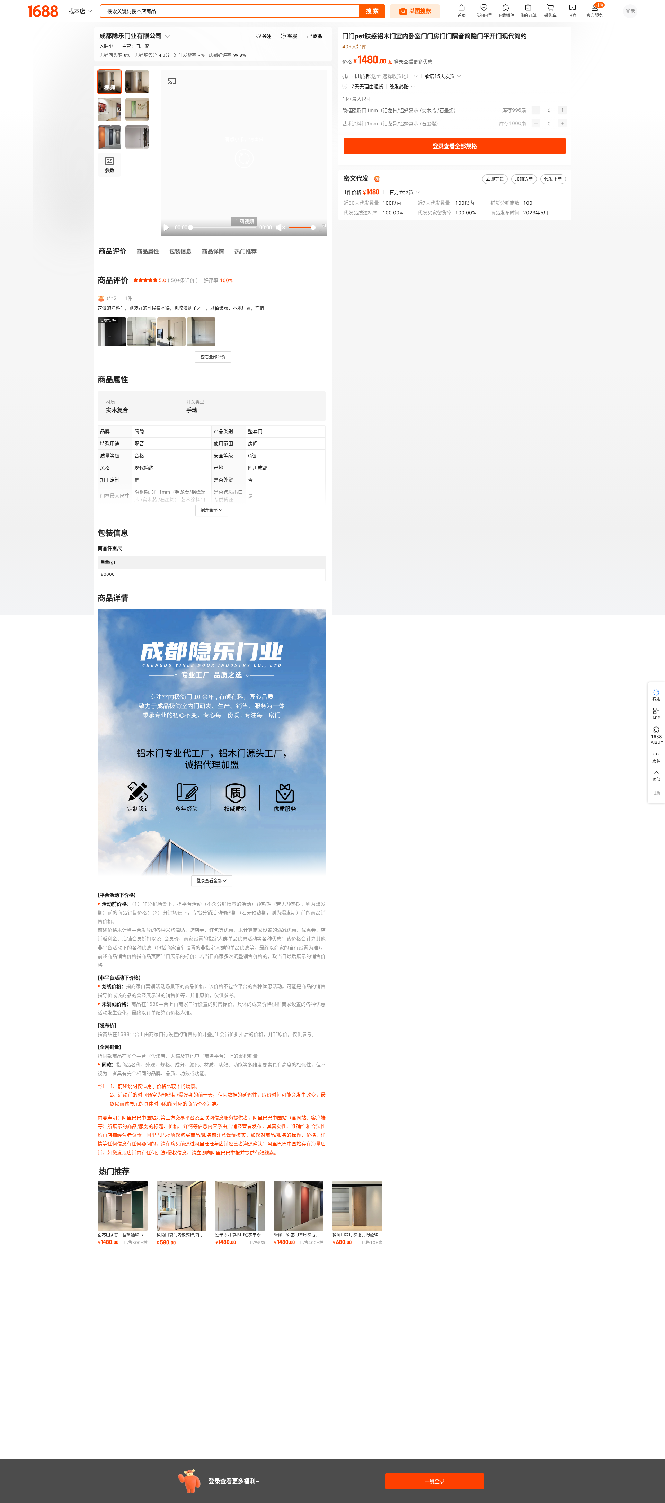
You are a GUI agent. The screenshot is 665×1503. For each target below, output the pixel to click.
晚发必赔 (399, 86)
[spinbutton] (549, 110)
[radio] (136, 280)
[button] (244, 158)
